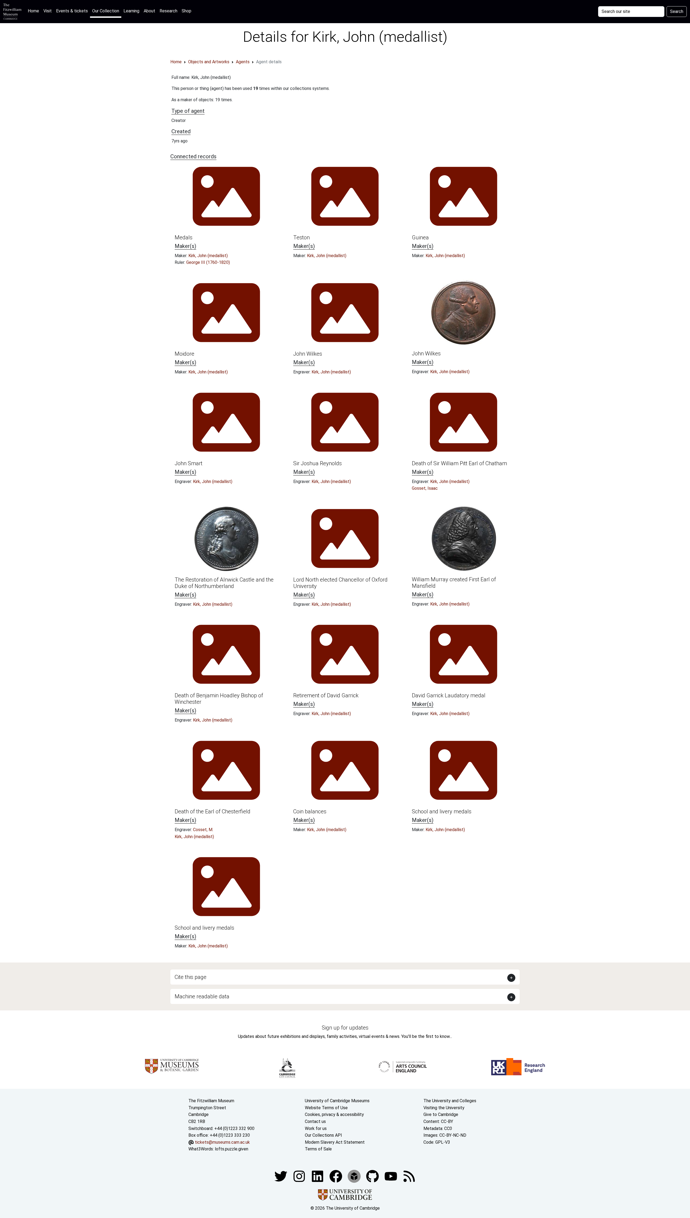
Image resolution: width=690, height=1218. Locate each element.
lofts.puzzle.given (231, 1149)
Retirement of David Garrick (325, 695)
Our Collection (105, 10)
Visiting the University (443, 1107)
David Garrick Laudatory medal (448, 695)
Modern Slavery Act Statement (335, 1142)
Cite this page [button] (190, 977)
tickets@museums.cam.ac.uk (222, 1142)
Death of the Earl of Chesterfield (212, 811)
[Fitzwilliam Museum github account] (373, 1175)
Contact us (315, 1121)
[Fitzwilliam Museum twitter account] (281, 1175)
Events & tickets (72, 10)
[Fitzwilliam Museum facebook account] (318, 1175)
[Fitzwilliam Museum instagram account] (300, 1175)
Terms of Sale (318, 1149)
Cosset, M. (203, 829)
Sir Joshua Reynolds (317, 463)
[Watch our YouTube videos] (391, 1175)
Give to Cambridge (440, 1114)
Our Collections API (323, 1135)
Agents (243, 61)
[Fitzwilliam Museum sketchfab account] (355, 1175)
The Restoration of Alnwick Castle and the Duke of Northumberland (224, 582)
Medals (183, 237)
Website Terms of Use (326, 1107)
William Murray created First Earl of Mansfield (454, 582)
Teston (301, 237)
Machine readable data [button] (202, 996)
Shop (186, 10)
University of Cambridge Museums (337, 1100)
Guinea (420, 237)
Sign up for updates (345, 1027)
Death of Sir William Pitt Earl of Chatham (459, 463)
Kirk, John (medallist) (208, 255)
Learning (131, 10)
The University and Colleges (449, 1100)
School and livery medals (441, 811)
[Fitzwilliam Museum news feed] (409, 1175)
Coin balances (309, 811)
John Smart (188, 463)
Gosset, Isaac (425, 488)
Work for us (316, 1128)
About (149, 10)
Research (168, 10)
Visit (47, 10)
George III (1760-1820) (208, 262)
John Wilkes (307, 354)
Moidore (184, 354)
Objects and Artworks (208, 61)
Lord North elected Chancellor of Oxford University (340, 582)
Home (34, 10)
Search (676, 11)
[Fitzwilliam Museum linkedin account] (336, 1175)
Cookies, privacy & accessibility (334, 1114)
